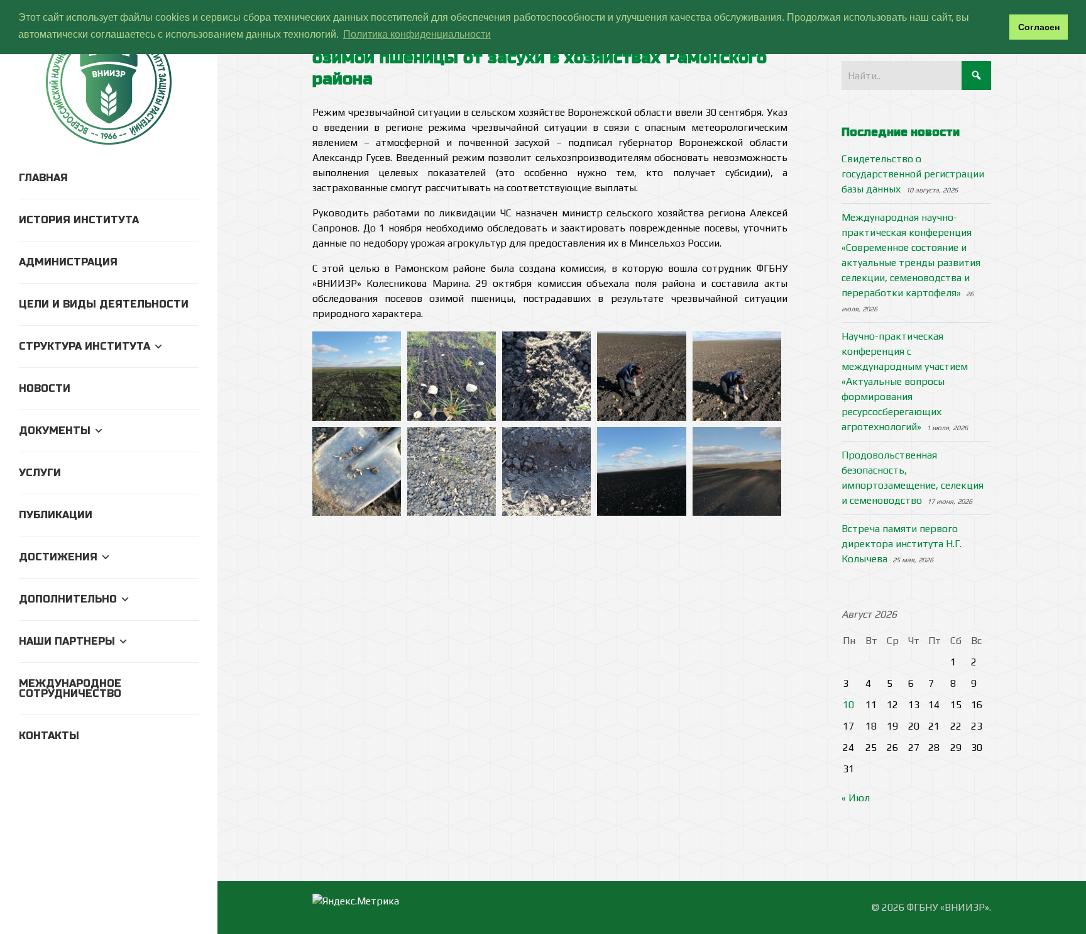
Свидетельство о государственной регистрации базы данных (913, 174)
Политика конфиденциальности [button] (417, 34)
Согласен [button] (1039, 27)
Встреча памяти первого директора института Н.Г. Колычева (902, 544)
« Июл (856, 798)
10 (848, 705)
